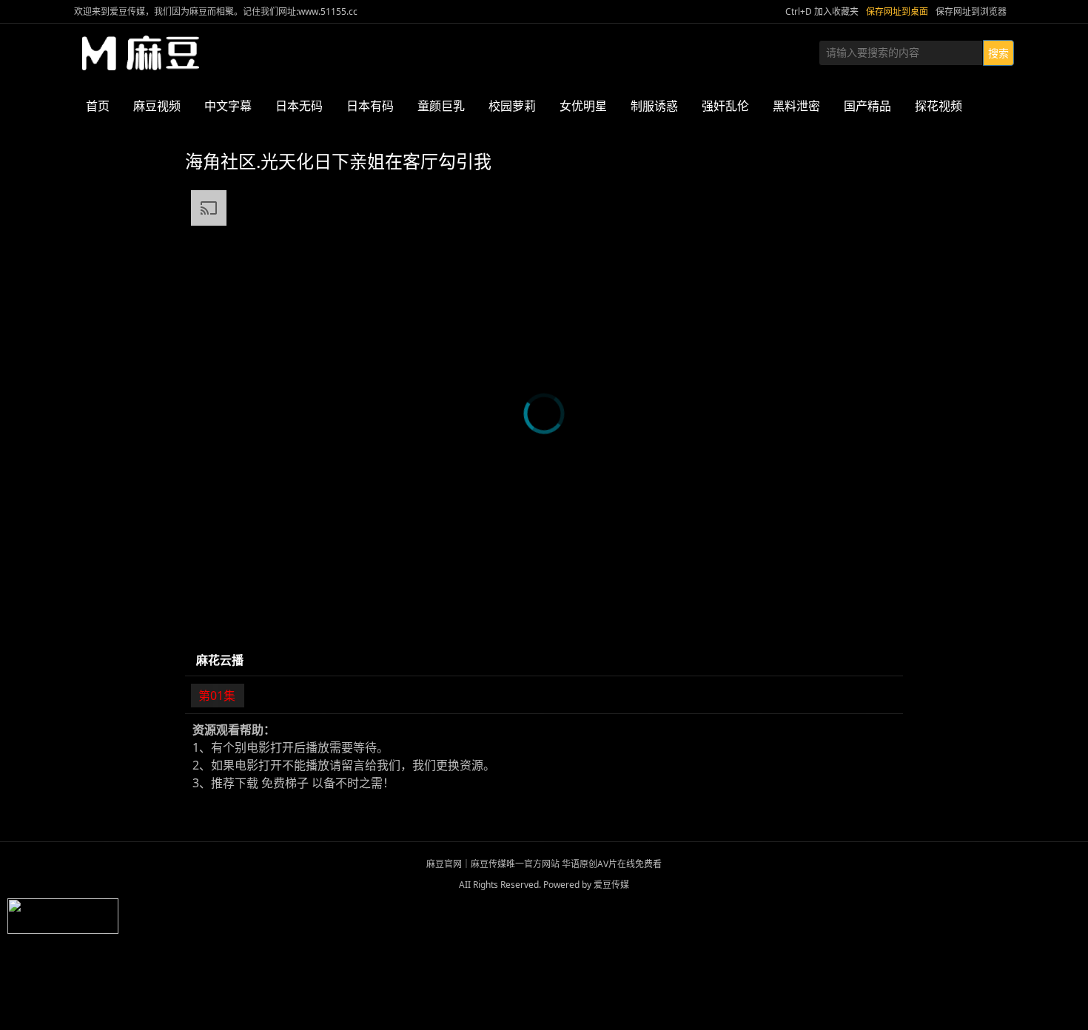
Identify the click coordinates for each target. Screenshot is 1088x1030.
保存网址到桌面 (897, 11)
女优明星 (583, 106)
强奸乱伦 (725, 106)
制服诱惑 (654, 106)
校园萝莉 (512, 106)
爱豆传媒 (140, 53)
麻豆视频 (157, 106)
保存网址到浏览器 (971, 11)
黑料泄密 (796, 106)
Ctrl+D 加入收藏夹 (822, 11)
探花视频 (938, 106)
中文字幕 (228, 106)
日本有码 (370, 106)
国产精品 (867, 106)
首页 (98, 106)
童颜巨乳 (441, 106)
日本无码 (299, 106)
